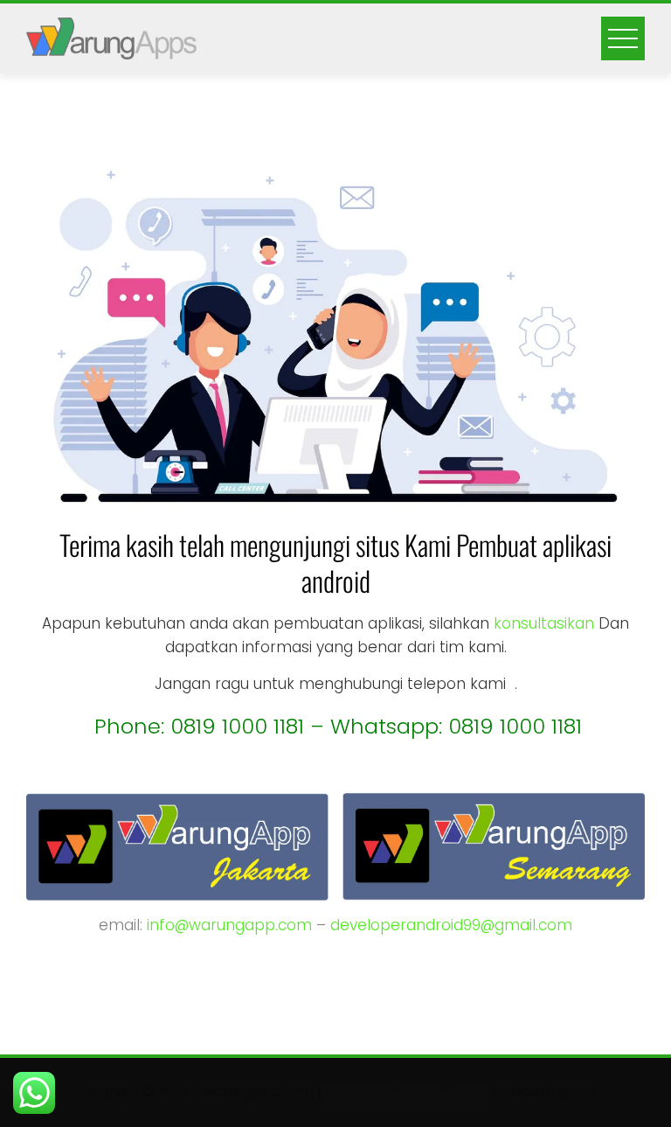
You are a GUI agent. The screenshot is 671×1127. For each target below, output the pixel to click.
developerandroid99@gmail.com (451, 925)
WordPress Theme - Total (406, 1091)
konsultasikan (544, 623)
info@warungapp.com (229, 925)
